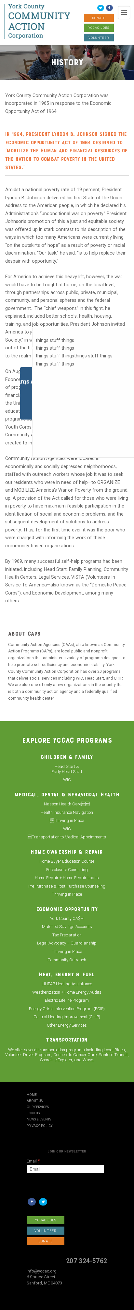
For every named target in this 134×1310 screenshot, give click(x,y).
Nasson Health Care (67, 804)
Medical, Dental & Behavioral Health (66, 794)
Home (32, 1095)
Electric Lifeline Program (67, 1000)
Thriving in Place (69, 820)
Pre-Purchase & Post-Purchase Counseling (66, 886)
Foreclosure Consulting (67, 869)
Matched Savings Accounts (67, 926)
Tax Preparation (67, 935)
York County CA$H (67, 918)
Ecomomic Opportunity (67, 909)
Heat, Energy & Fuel (67, 974)
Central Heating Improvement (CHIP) (67, 1016)
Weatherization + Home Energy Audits (66, 992)
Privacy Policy (40, 1126)
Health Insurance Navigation (67, 812)
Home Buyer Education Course (66, 861)
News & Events (39, 1119)
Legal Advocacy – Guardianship (67, 943)
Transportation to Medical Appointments (69, 837)
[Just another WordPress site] (37, 21)
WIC (67, 779)
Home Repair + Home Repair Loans (67, 877)
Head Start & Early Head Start (66, 769)
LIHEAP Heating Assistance (67, 983)
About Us (35, 1101)
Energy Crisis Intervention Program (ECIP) (67, 1008)
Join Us (33, 1113)
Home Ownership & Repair (67, 852)
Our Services (38, 1107)
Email (33, 1161)
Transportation (67, 1040)
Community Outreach (66, 959)
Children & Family (67, 757)
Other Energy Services (67, 1025)
